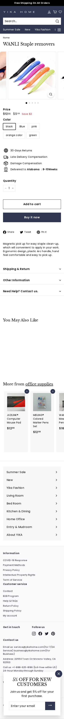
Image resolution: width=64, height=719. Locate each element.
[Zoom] (50, 94)
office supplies (39, 384)
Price (6, 109)
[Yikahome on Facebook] (40, 633)
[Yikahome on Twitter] (47, 633)
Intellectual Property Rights (19, 575)
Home (6, 37)
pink (34, 126)
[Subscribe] (50, 706)
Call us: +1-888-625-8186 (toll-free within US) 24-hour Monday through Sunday (30, 669)
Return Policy (11, 606)
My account (10, 615)
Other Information (16, 280)
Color (7, 119)
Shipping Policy (12, 610)
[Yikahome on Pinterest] (53, 633)
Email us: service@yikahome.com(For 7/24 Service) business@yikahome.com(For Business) (29, 650)
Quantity (9, 181)
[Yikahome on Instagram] (34, 633)
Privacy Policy (11, 570)
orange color (14, 135)
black (9, 126)
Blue (22, 126)
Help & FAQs (10, 601)
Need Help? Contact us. (20, 291)
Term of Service (12, 580)
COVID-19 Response (15, 560)
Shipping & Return (16, 269)
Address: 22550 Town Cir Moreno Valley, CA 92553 (29, 660)
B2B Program (11, 596)
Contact (8, 591)
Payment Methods (14, 565)
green (33, 135)
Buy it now (32, 217)
